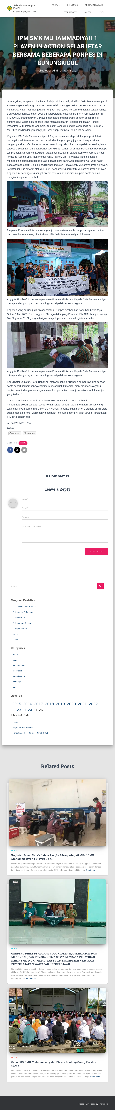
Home (15, 639)
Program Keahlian (94, 5)
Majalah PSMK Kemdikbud (24, 727)
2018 (49, 704)
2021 (82, 704)
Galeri (87, 12)
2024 (27, 710)
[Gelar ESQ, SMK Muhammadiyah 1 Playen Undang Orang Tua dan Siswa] (57, 1020)
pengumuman (19, 665)
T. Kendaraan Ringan (22, 623)
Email (101, 12)
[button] (59, 5)
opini (15, 660)
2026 (38, 710)
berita (23, 443)
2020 (71, 704)
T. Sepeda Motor (20, 628)
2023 (16, 710)
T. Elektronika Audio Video (24, 607)
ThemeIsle (103, 1104)
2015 (16, 704)
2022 (93, 704)
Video (15, 634)
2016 (27, 704)
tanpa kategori (19, 676)
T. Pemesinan (19, 617)
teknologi (17, 681)
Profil (55, 5)
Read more (91, 870)
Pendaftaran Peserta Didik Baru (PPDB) (30, 733)
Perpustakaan (70, 12)
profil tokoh (17, 671)
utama (15, 687)
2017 (38, 704)
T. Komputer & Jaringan (23, 612)
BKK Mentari (72, 5)
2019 (60, 704)
